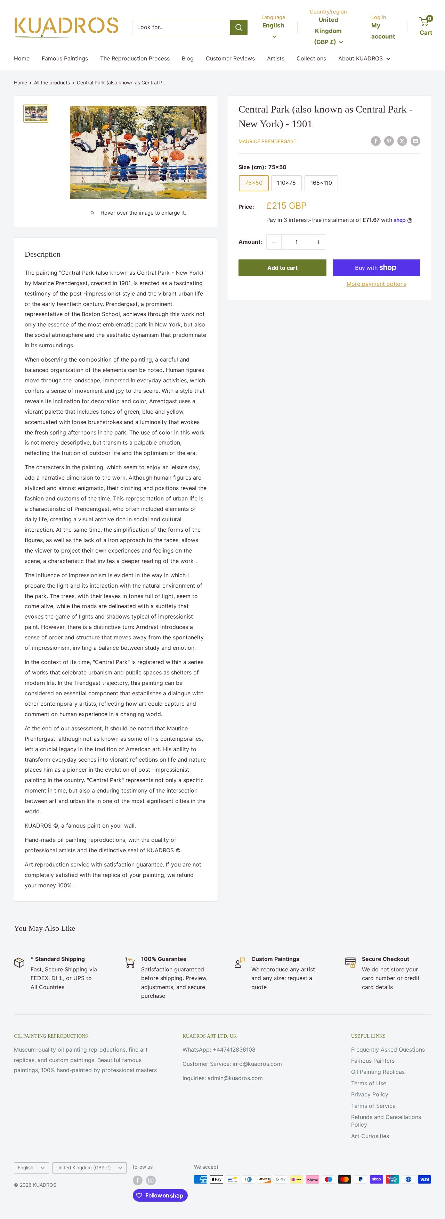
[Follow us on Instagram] (151, 1180)
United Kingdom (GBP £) (83, 1167)
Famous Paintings (65, 58)
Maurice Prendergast (267, 141)
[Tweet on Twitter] (402, 141)
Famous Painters (373, 1060)
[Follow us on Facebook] (138, 1180)
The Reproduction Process (135, 58)
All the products (52, 82)
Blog (188, 58)
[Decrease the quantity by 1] (274, 242)
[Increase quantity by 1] (318, 242)
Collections (311, 58)
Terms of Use (368, 1083)
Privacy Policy (369, 1094)
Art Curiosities (370, 1136)
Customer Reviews (230, 58)
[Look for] (239, 27)
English (25, 1167)
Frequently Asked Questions (388, 1049)
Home (22, 58)
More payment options (376, 283)
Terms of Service (373, 1105)
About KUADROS (360, 58)
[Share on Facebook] (376, 141)
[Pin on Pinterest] (389, 141)
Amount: (250, 241)
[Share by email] (415, 141)
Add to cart (282, 267)
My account (383, 31)
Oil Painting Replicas (378, 1071)
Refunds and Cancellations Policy (386, 1120)
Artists (275, 58)
